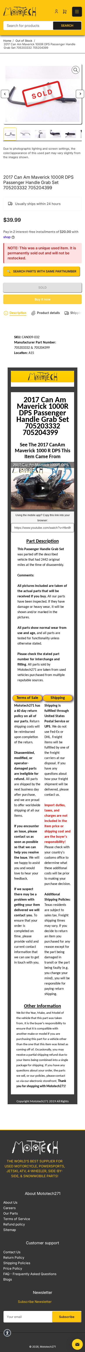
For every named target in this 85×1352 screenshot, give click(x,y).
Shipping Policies (16, 1263)
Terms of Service (16, 1219)
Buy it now (43, 299)
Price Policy (12, 1268)
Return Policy (13, 1257)
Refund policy (14, 1224)
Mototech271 (48, 1346)
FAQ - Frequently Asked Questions (29, 1274)
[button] (7, 1333)
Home (7, 40)
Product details (48, 313)
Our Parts (10, 1213)
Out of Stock (23, 40)
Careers (9, 1208)
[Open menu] (77, 11)
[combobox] (42, 25)
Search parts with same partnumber (41, 271)
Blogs (7, 1279)
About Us (10, 1202)
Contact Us (11, 1252)
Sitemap (9, 1230)
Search (67, 25)
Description (18, 313)
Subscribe (66, 1317)
